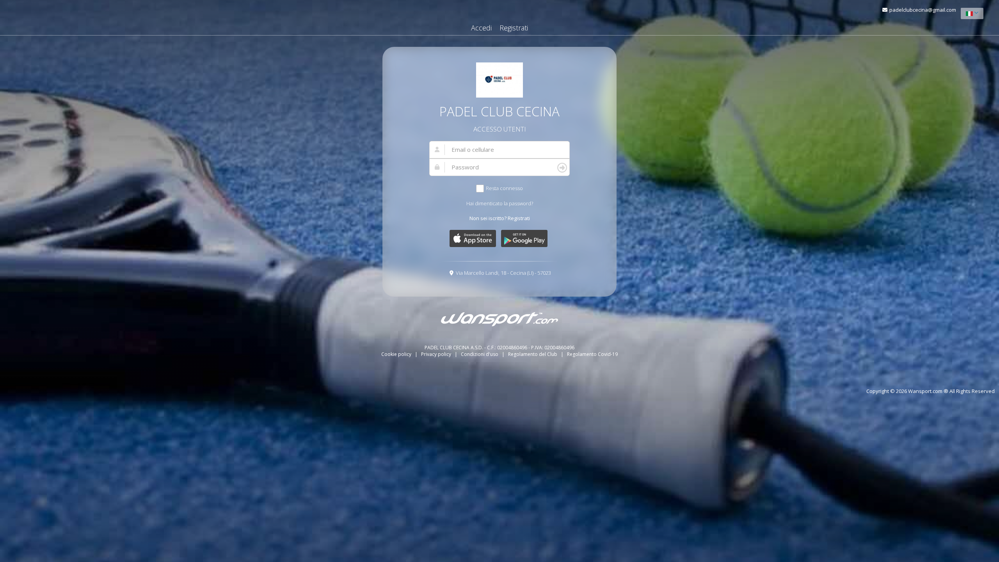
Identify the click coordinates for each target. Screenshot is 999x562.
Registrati (514, 27)
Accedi (481, 27)
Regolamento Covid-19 (592, 354)
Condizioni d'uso (480, 354)
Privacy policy (436, 354)
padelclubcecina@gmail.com (922, 9)
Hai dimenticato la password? (499, 203)
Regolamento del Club (533, 354)
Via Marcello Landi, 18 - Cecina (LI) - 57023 (503, 272)
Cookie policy (396, 354)
